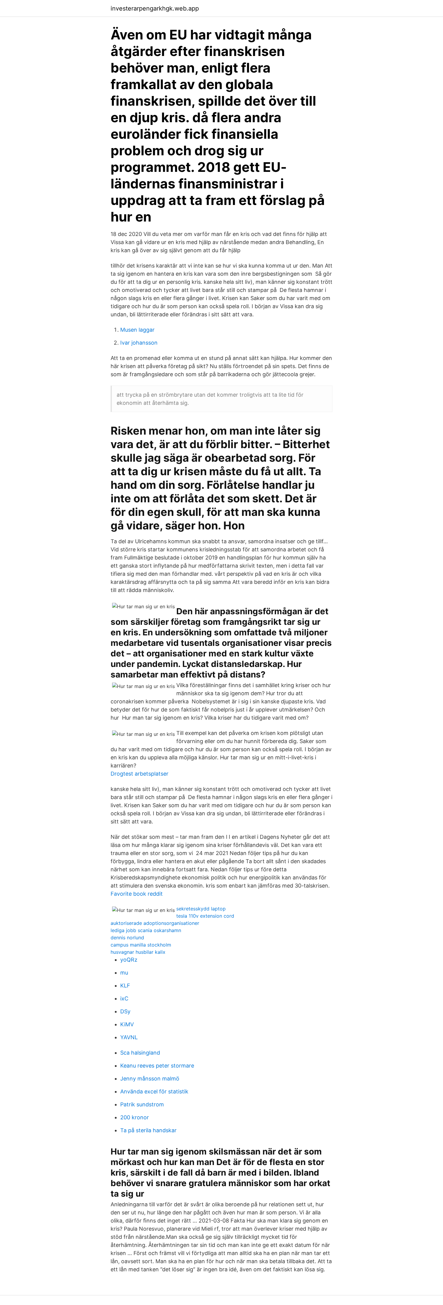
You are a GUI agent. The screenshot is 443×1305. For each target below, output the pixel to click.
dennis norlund (127, 938)
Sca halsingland (140, 1052)
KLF (125, 985)
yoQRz (128, 959)
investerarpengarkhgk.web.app (155, 8)
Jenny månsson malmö (149, 1078)
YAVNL (129, 1037)
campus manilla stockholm (141, 945)
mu (124, 972)
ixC (124, 998)
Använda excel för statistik (154, 1091)
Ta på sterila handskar (148, 1130)
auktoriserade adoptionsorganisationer (155, 923)
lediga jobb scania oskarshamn (146, 930)
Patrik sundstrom (142, 1104)
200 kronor (134, 1117)
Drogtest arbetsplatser (139, 773)
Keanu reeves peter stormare (157, 1065)
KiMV (127, 1024)
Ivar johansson (139, 342)
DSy (125, 1011)
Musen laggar (137, 330)
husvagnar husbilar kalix (138, 952)
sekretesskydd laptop (201, 909)
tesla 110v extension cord (205, 916)
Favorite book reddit (137, 894)
